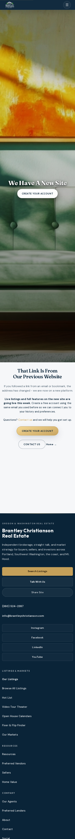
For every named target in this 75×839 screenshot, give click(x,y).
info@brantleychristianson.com (23, 616)
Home (49, 444)
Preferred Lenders (14, 810)
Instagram (37, 627)
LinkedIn (37, 647)
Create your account (37, 193)
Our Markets (10, 734)
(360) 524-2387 (13, 606)
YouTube (37, 656)
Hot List (7, 697)
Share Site (37, 592)
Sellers (6, 772)
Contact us (25, 420)
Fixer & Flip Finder (13, 725)
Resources (9, 754)
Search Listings (37, 571)
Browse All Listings (14, 688)
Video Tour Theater (14, 707)
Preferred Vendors (14, 763)
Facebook (37, 637)
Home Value (9, 782)
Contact (7, 829)
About (6, 820)
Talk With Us (37, 581)
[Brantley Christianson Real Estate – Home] (9, 5)
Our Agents (9, 801)
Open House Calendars (17, 716)
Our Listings (10, 679)
